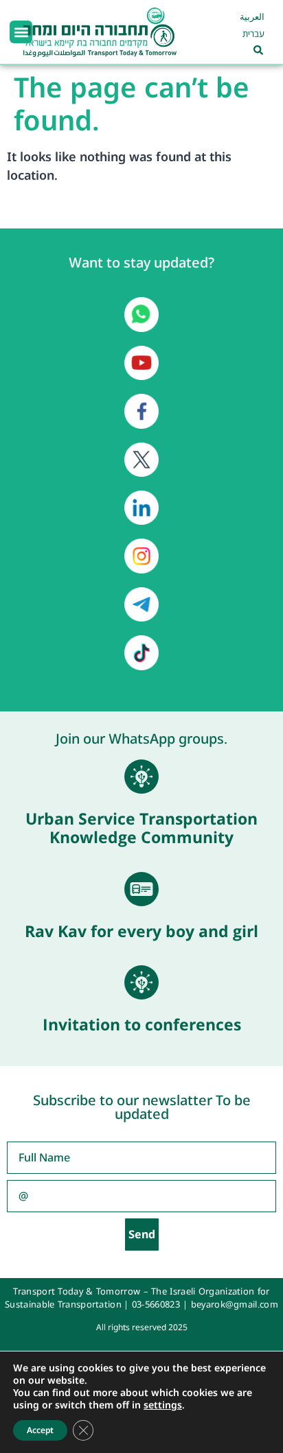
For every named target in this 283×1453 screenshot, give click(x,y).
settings (163, 1405)
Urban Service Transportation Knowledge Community (141, 828)
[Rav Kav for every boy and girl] (141, 889)
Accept (40, 1430)
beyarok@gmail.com (234, 1304)
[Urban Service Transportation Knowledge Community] (141, 776)
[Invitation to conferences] (141, 982)
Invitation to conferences (142, 1024)
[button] (21, 32)
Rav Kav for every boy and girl (141, 931)
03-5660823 (156, 1304)
